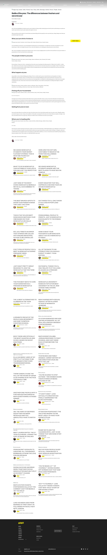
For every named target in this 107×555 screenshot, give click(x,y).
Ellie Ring (19, 421)
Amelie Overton (20, 206)
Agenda (65, 5)
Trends (77, 5)
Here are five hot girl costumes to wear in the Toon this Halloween (48, 152)
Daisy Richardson (20, 222)
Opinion (90, 5)
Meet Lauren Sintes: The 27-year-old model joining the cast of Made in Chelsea (25, 434)
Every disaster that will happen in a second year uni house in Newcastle (50, 185)
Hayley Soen (44, 345)
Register (38, 538)
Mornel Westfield (45, 307)
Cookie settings (76, 531)
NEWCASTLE (20, 158)
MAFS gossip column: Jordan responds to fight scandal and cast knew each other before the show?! (49, 340)
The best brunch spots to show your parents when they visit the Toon (24, 202)
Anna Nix (43, 206)
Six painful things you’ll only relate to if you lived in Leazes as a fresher (49, 268)
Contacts (74, 529)
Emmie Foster (19, 157)
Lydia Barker (44, 155)
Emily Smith (44, 419)
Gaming (53, 5)
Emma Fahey (44, 188)
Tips (102, 2)
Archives (38, 531)
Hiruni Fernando (20, 172)
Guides (102, 5)
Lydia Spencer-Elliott (46, 326)
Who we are (89, 2)
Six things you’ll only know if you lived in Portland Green (50, 202)
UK (18, 326)
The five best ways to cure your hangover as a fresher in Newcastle (24, 284)
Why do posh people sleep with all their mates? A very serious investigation (49, 451)
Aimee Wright (17, 23)
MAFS (49, 345)
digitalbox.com (27, 549)
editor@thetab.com (52, 549)
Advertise (99, 2)
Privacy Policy (39, 529)
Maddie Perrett (45, 222)
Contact (94, 2)
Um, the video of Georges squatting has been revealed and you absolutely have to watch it (24, 415)
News (29, 5)
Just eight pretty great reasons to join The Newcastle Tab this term (23, 268)
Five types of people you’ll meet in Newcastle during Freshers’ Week (24, 251)
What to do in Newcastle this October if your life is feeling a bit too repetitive (25, 168)
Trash (41, 5)
